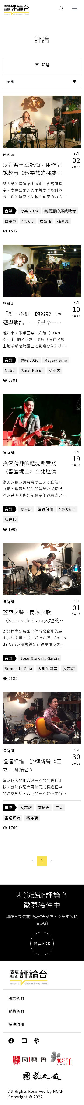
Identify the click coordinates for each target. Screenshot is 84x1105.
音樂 (9, 211)
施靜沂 (9, 303)
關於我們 (16, 998)
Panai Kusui (32, 370)
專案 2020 (29, 360)
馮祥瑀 (9, 452)
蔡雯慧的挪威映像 (60, 211)
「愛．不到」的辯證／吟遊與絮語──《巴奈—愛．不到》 (32, 322)
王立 (59, 807)
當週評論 (46, 509)
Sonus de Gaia (18, 668)
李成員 (28, 221)
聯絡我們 (16, 1011)
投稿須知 (16, 1024)
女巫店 (46, 221)
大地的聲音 (48, 668)
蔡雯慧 (11, 221)
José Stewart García (40, 658)
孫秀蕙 (9, 154)
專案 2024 (29, 211)
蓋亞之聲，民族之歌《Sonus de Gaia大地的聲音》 (34, 620)
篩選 (46, 64)
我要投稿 (42, 943)
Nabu (10, 370)
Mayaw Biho (55, 360)
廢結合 (44, 807)
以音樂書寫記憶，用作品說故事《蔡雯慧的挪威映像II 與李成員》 (32, 172)
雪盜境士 (67, 509)
